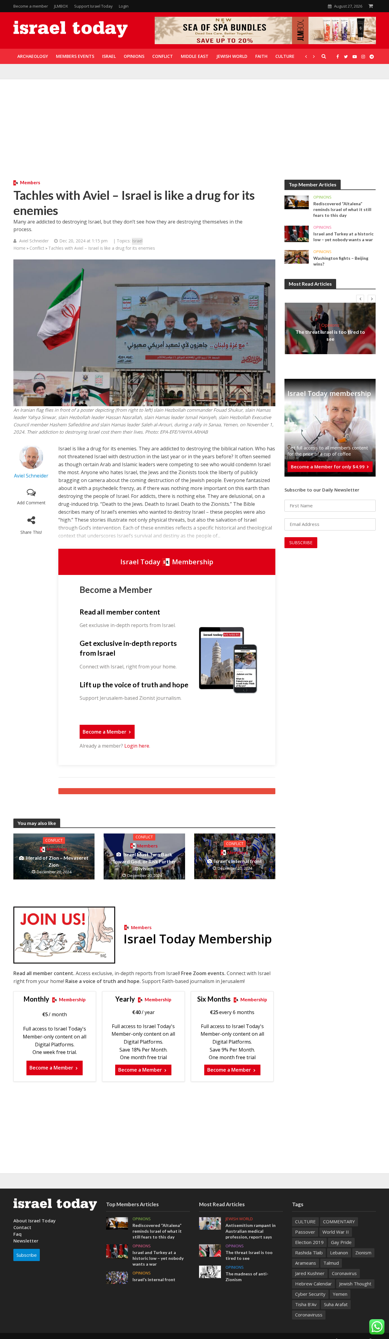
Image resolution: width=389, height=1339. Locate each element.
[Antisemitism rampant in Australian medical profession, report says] (210, 1223)
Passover (305, 1232)
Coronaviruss (308, 1315)
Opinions (322, 197)
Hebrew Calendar (313, 1284)
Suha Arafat (336, 1304)
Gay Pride (341, 1242)
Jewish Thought (355, 1284)
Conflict (36, 248)
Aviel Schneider (34, 241)
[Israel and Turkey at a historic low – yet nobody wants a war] (296, 233)
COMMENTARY (339, 1221)
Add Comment (31, 503)
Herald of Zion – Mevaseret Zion (57, 861)
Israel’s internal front (238, 861)
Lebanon (339, 1252)
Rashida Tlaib (309, 1252)
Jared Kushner (310, 1273)
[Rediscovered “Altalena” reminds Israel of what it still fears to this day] (296, 202)
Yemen (340, 1294)
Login (124, 6)
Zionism (363, 1252)
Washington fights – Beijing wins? (340, 260)
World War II (335, 1232)
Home (19, 248)
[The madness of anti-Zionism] (210, 1271)
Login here (136, 745)
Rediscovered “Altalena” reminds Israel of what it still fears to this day (342, 209)
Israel (137, 241)
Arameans (305, 1263)
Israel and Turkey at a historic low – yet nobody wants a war (343, 236)
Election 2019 (309, 1242)
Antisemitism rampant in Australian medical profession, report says (250, 1231)
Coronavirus (344, 1273)
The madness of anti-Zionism (246, 1276)
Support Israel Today (93, 6)
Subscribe (26, 1255)
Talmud (331, 1263)
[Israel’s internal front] (235, 855)
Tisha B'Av (306, 1304)
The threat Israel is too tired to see (330, 335)
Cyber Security (310, 1294)
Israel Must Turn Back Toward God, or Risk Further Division (144, 861)
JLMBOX (61, 6)
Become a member (30, 6)
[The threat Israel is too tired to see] (210, 1250)
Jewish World (239, 1218)
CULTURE (305, 1221)
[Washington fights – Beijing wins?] (296, 256)
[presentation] (360, 299)
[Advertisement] (194, 134)
